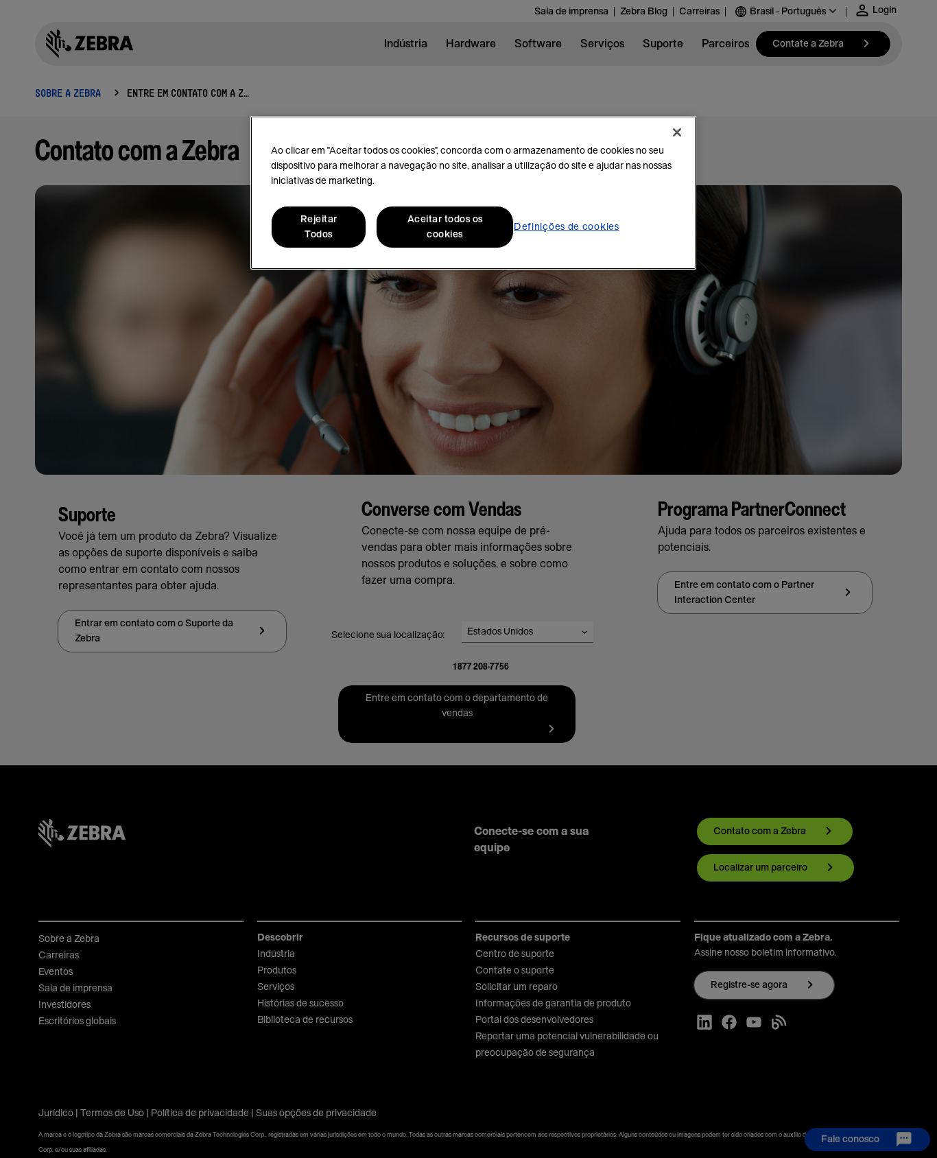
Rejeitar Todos (318, 227)
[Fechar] (677, 132)
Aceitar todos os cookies (445, 227)
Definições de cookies (566, 227)
